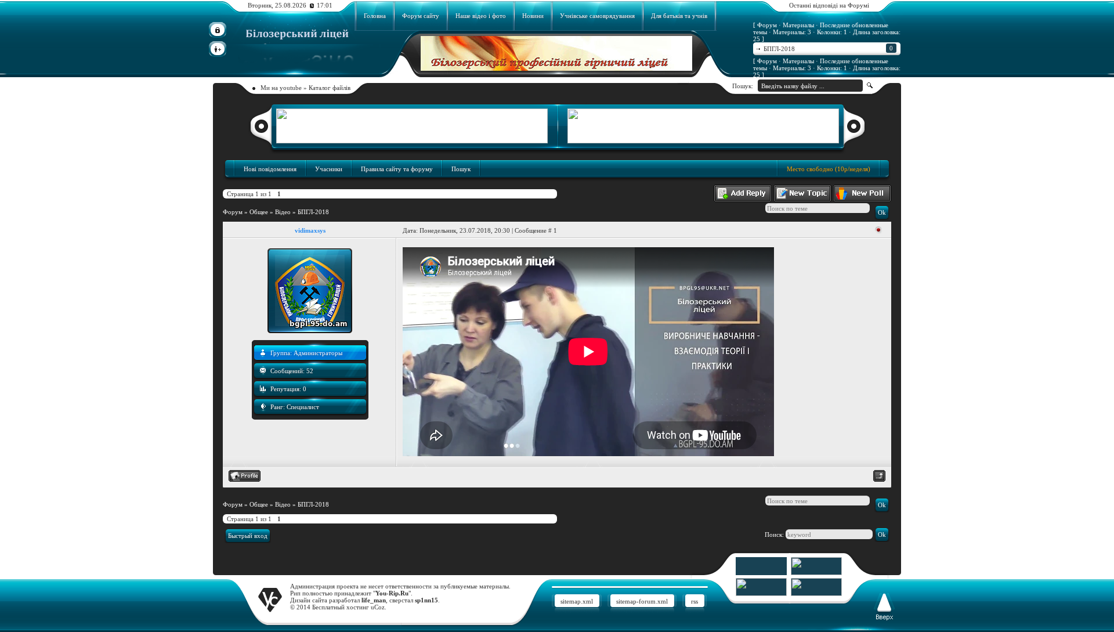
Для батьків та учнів (679, 15)
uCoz (378, 607)
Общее (258, 211)
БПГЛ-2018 (828, 48)
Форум (233, 211)
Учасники (328, 168)
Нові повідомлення (270, 168)
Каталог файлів (329, 87)
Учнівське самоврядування (597, 15)
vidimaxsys (310, 230)
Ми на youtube (281, 87)
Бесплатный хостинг (340, 607)
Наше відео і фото (480, 15)
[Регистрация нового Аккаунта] (217, 49)
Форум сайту (420, 15)
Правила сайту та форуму (397, 168)
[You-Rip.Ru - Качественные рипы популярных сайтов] (816, 572)
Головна (375, 15)
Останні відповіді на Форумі (829, 5)
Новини (533, 15)
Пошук (461, 168)
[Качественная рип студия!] (556, 68)
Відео (283, 211)
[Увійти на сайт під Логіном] (217, 30)
